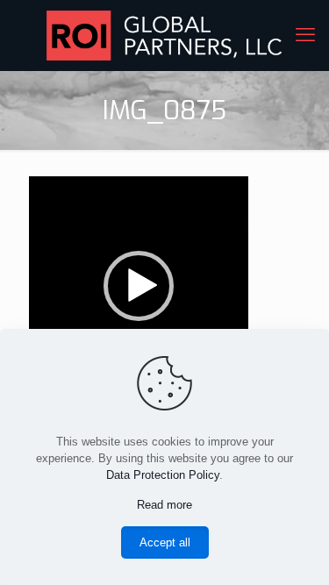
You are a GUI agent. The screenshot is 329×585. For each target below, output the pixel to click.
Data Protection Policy (162, 475)
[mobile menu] (305, 35)
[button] (139, 286)
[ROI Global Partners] (164, 35)
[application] (138, 286)
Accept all (164, 542)
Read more (164, 504)
